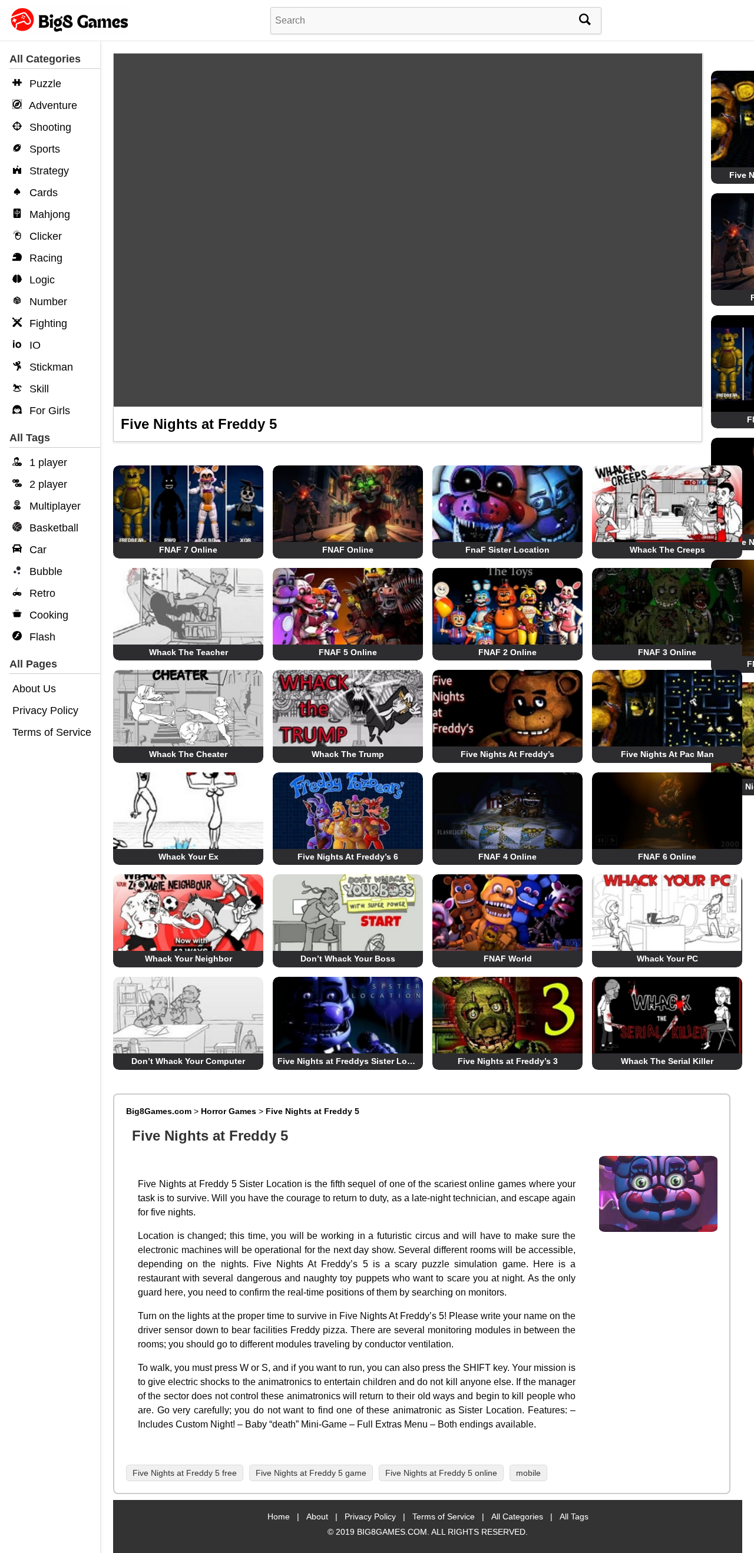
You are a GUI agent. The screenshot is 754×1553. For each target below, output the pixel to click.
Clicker (44, 236)
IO (34, 345)
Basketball (52, 528)
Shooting (49, 127)
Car (37, 550)
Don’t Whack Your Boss (347, 958)
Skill (38, 389)
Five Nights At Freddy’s (507, 754)
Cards (42, 193)
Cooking (47, 615)
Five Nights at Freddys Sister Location (354, 1061)
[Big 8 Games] (68, 31)
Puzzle (44, 84)
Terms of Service (51, 732)
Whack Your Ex (188, 856)
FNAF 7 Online (188, 549)
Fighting (47, 323)
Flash (41, 637)
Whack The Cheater (188, 754)
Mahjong (48, 214)
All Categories (517, 1516)
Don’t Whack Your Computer (188, 1061)
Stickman (50, 367)
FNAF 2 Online (507, 652)
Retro (41, 593)
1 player (47, 462)
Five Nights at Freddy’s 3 (508, 1061)
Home (278, 1516)
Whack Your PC (667, 958)
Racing (44, 258)
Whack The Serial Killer (667, 1061)
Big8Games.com (158, 1111)
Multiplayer (54, 506)
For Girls (48, 411)
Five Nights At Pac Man (667, 754)
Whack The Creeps (667, 549)
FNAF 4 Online (507, 856)
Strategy (48, 171)
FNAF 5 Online (348, 652)
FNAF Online (347, 549)
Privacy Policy (45, 710)
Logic (41, 280)
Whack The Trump (348, 754)
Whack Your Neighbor (188, 958)
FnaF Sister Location (507, 549)
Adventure (52, 105)
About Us (34, 689)
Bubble (44, 571)
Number (47, 302)
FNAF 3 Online (667, 652)
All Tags (574, 1516)
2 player (47, 484)
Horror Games (228, 1111)
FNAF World (508, 958)
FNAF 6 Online (667, 856)
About (317, 1516)
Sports (43, 149)
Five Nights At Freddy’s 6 (347, 856)
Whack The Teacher (188, 652)
